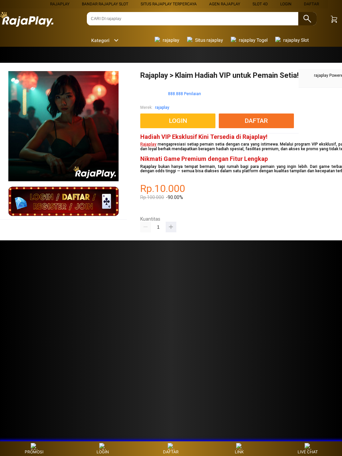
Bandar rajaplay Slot (105, 4)
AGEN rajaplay (224, 4)
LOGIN (286, 4)
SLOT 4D (260, 4)
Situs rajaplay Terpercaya (169, 4)
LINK (239, 451)
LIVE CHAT (308, 451)
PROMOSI (34, 451)
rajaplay (59, 4)
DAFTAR (311, 4)
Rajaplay (148, 144)
